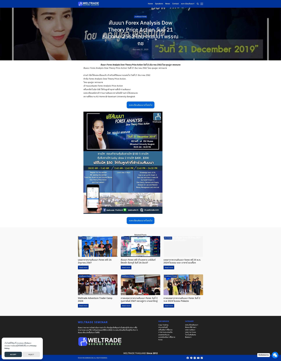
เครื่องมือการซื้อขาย (165, 330)
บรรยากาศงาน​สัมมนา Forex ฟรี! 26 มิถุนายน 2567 (95, 261)
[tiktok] (201, 358)
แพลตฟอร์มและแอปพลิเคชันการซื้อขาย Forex (166, 337)
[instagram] (194, 358)
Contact (175, 3)
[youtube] (198, 358)
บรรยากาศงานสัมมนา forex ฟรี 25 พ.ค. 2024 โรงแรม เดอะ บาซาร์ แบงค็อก (182, 261)
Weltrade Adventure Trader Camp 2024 (95, 299)
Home (150, 3)
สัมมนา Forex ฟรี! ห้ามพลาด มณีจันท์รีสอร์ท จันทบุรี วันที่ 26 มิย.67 (138, 261)
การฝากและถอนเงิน (165, 332)
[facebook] (187, 358)
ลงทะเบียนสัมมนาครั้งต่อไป (140, 105)
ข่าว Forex (82, 238)
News (167, 3)
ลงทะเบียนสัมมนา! (187, 3)
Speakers (159, 3)
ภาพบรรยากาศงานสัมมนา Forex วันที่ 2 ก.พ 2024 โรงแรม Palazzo (182, 299)
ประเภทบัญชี (163, 327)
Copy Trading (163, 325)
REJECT (31, 354)
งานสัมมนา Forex (140, 16)
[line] (191, 358)
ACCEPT (13, 354)
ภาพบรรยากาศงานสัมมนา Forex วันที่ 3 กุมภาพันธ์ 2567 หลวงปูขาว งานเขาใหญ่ (139, 299)
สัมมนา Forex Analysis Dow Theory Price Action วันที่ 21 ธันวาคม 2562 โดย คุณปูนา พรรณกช (140, 65)
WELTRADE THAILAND (134, 353)
